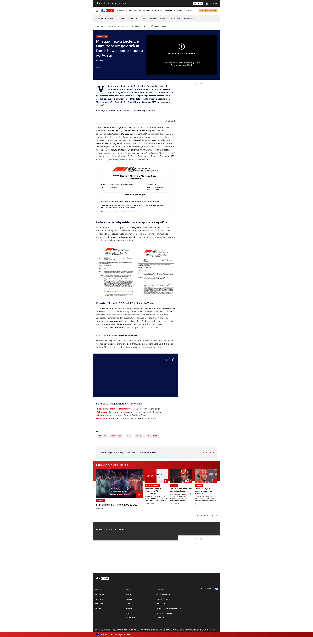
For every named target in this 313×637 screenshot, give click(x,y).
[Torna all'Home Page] (107, 10)
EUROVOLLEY (191, 11)
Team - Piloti (188, 18)
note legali (161, 604)
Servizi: (128, 589)
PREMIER (168, 11)
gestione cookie (163, 594)
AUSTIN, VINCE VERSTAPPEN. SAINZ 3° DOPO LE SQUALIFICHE (125, 110)
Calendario (175, 18)
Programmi (130, 618)
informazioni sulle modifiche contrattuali (162, 629)
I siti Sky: (98, 589)
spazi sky (130, 613)
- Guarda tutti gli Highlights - (109, 415)
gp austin (153, 436)
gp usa (139, 436)
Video (131, 18)
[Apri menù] (97, 10)
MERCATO (159, 11)
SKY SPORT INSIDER (208, 11)
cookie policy (162, 599)
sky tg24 (99, 599)
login (214, 3)
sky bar (129, 608)
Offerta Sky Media (164, 613)
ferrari (102, 436)
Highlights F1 (141, 18)
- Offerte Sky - (103, 418)
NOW (101, 105)
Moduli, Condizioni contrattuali (126, 629)
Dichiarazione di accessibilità (168, 608)
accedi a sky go (207, 589)
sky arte (99, 608)
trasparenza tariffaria (187, 629)
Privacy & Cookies (143, 629)
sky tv (128, 594)
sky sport (99, 594)
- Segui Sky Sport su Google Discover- (114, 409)
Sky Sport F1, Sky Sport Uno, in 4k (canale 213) (133, 102)
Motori (99, 18)
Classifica (164, 18)
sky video (99, 604)
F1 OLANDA (179, 11)
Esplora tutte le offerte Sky (119, 3)
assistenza (197, 629)
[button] (172, 359)
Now (128, 604)
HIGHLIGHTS (148, 11)
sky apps (129, 599)
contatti (205, 629)
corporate (161, 618)
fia (128, 436)
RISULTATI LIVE (135, 11)
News (123, 18)
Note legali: (160, 589)
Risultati (153, 18)
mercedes (116, 436)
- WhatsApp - (102, 412)
